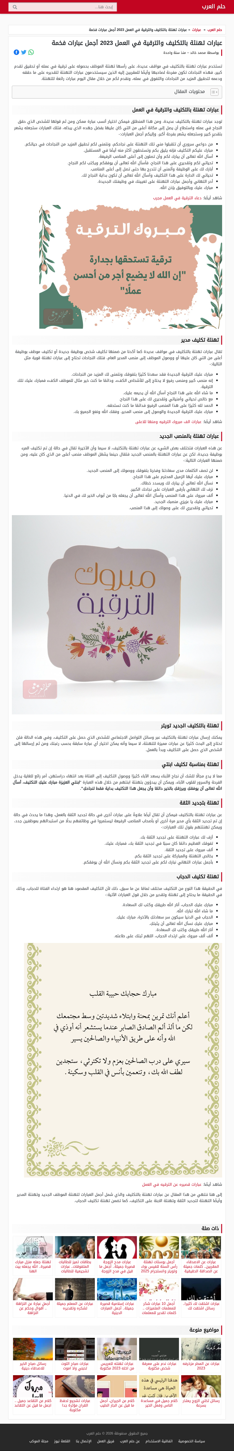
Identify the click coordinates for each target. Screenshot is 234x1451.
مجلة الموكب (38, 1441)
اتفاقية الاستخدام (159, 1441)
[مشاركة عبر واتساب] (31, 52)
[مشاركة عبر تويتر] (24, 52)
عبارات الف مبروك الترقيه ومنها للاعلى (168, 421)
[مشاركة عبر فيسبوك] (16, 52)
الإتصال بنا (83, 1441)
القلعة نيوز (62, 1441)
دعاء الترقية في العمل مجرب (177, 198)
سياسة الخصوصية (191, 1441)
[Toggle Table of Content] (212, 92)
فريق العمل (105, 1441)
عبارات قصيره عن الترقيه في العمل (172, 1184)
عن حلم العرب (130, 1441)
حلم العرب (214, 6)
